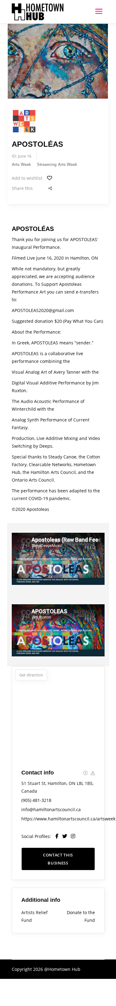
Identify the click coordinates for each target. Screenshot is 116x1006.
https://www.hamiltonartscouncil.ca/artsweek (68, 819)
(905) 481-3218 (36, 800)
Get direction (31, 675)
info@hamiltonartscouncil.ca (51, 809)
